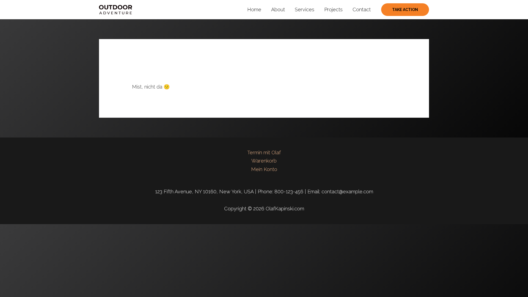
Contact (362, 9)
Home (254, 9)
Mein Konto (264, 169)
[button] (405, 9)
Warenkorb (264, 161)
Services (304, 9)
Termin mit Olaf (264, 152)
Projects (333, 9)
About (278, 9)
